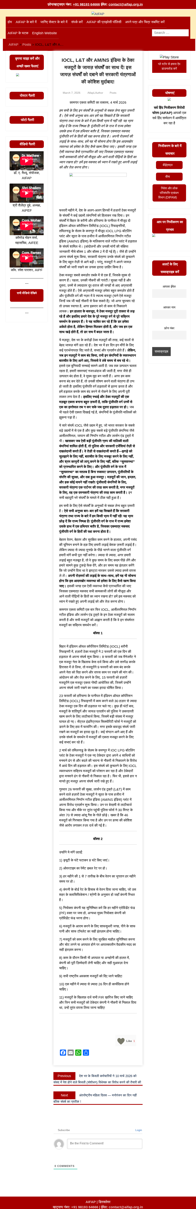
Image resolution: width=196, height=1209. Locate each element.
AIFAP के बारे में (26, 22)
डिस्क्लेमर (104, 1202)
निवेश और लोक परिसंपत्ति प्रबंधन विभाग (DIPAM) (168, 193)
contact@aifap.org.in (126, 4)
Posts (113, 92)
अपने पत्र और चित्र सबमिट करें (145, 22)
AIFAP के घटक (18, 33)
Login (138, 1130)
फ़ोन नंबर (169, 328)
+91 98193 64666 (86, 4)
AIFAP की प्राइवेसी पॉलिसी (104, 22)
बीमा (167, 176)
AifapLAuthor (95, 92)
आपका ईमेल (169, 286)
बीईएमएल (168, 165)
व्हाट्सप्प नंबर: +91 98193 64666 (75, 1207)
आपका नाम (169, 307)
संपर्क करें (77, 22)
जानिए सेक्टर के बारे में (53, 22)
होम (10, 22)
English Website (44, 33)
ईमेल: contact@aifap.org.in (122, 1207)
